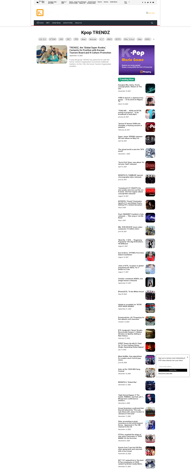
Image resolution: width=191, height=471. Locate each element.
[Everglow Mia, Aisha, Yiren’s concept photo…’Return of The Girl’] (150, 88)
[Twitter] (148, 2)
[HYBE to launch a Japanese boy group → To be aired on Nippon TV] (150, 101)
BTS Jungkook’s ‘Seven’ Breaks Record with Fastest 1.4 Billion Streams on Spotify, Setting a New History (130, 333)
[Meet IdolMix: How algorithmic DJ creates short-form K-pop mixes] (150, 360)
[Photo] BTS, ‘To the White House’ (131, 292)
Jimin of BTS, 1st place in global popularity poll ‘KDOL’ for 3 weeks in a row (131, 267)
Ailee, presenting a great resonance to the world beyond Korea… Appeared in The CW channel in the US (130, 424)
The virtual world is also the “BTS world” (131, 150)
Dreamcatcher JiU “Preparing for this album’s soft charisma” (131, 318)
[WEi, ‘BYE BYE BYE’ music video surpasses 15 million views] (150, 230)
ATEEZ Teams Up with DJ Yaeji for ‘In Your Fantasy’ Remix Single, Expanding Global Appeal (131, 345)
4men (83, 39)
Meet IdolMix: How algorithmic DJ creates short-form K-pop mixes (130, 358)
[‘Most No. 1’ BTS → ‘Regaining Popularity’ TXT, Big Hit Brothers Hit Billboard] (150, 243)
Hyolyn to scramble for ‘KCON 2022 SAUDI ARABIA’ (129, 305)
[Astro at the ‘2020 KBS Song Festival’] (150, 373)
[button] (152, 22)
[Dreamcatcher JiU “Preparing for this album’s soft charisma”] (150, 321)
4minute (92, 39)
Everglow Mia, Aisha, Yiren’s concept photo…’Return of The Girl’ (130, 87)
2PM (76, 39)
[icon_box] (127, 3)
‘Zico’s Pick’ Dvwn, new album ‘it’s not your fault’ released (131, 163)
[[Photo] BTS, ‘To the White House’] (150, 295)
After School (129, 39)
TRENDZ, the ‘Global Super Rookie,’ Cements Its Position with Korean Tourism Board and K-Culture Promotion (90, 50)
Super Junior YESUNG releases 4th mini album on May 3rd (130, 137)
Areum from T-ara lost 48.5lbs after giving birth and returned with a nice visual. (130, 449)
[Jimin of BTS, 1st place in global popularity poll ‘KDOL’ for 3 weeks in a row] (150, 269)
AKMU (147, 39)
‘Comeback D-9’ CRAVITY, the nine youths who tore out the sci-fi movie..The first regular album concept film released (131, 191)
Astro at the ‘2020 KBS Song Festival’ (129, 370)
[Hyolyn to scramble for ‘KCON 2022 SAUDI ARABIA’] (150, 308)
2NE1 (68, 39)
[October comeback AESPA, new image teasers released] (150, 282)
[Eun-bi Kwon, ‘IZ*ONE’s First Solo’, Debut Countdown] (150, 256)
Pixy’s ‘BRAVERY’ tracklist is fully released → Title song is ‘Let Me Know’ (130, 216)
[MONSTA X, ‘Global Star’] (150, 385)
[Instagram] (145, 2)
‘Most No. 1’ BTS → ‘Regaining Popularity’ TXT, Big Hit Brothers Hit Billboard (130, 242)
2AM (61, 39)
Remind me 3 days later (165, 373)
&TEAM (53, 39)
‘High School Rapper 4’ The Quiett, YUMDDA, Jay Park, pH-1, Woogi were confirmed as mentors (130, 398)
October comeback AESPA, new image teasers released (130, 280)
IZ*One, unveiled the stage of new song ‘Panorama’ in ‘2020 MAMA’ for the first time (130, 436)
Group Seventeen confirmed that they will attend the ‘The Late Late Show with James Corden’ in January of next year (131, 411)
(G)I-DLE (42, 39)
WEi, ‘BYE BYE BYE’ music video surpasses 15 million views (130, 228)
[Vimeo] (150, 2)
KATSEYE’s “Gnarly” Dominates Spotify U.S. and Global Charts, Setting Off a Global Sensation (130, 203)
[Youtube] (153, 2)
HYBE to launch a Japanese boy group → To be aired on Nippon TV (130, 99)
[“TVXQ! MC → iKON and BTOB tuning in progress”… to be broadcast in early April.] (150, 114)
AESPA (118, 39)
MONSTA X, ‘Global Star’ (127, 382)
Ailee (140, 39)
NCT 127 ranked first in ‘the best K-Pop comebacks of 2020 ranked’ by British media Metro (130, 462)
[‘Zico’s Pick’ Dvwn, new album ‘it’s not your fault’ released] (150, 166)
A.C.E (102, 39)
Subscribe (172, 370)
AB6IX (109, 39)
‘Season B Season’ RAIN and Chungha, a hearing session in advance (130, 125)
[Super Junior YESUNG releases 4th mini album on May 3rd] (150, 140)
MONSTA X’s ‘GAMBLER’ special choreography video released (130, 176)
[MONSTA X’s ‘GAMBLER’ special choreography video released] (150, 178)
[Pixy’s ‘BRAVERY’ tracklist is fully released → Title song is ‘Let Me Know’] (150, 217)
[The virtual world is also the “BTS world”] (150, 153)
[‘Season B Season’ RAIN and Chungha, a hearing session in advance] (150, 127)
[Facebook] (142, 2)
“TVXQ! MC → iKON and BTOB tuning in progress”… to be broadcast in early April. (129, 112)
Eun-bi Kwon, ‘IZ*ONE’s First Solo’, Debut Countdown (131, 254)
